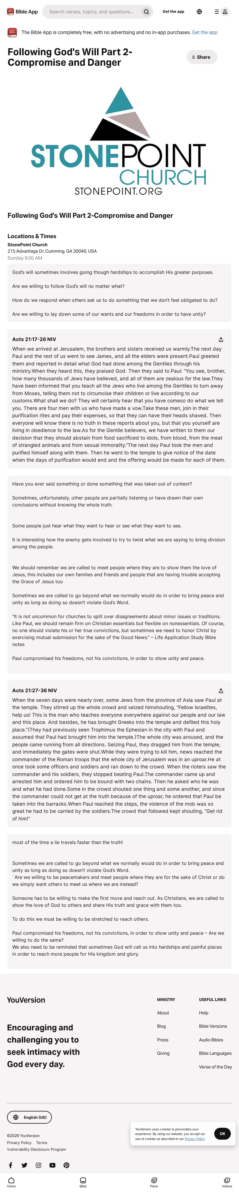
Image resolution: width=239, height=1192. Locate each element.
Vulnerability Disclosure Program (36, 1149)
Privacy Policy (19, 1142)
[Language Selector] (199, 11)
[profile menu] (221, 11)
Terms (41, 1142)
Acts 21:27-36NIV (34, 690)
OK (222, 1133)
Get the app (173, 11)
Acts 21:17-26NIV (34, 339)
